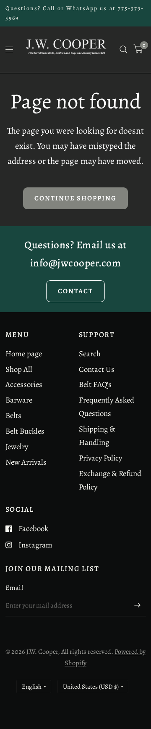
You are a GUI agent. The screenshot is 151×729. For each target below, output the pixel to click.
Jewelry (16, 446)
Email (14, 587)
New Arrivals (26, 462)
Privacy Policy (100, 458)
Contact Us (97, 369)
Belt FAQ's (95, 384)
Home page (23, 353)
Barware (18, 400)
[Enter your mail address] (137, 605)
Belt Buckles (24, 431)
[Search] (123, 49)
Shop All (18, 369)
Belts (13, 415)
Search (90, 353)
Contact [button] (75, 291)
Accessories (23, 384)
